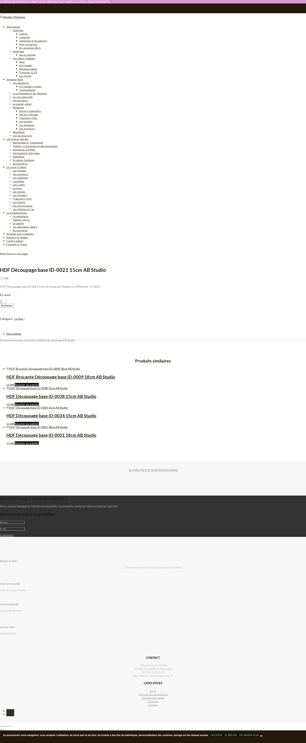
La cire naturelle (23, 96)
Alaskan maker (28, 68)
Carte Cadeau (14, 240)
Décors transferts (30, 110)
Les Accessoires (23, 205)
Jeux (22, 61)
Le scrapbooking (16, 212)
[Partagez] (7, 726)
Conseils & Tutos (16, 244)
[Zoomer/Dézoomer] (1, 726)
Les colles (19, 184)
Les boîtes (19, 191)
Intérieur (18, 30)
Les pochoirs (20, 100)
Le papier (18, 223)
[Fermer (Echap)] (10, 726)
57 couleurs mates (30, 86)
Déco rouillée (27, 54)
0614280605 (6, 5)
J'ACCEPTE (216, 735)
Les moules (26, 121)
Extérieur (18, 51)
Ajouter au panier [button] (27, 384)
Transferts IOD (22, 198)
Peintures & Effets (24, 149)
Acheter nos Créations (20, 233)
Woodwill (19, 132)
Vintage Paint (14, 79)
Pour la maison (28, 44)
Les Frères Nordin (17, 139)
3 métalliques (27, 89)
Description (13, 334)
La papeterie (20, 216)
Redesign (18, 107)
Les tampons (27, 125)
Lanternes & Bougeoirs (33, 40)
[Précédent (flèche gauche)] (1, 729)
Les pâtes (18, 181)
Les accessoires (22, 135)
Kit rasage (25, 65)
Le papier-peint (22, 103)
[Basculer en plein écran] (4, 726)
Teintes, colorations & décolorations (35, 146)
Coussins (24, 37)
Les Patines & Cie (23, 209)
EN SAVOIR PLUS (249, 735)
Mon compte (12, 9)
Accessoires (20, 163)
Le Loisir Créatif (16, 167)
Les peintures (21, 82)
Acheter (7, 305)
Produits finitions (23, 160)
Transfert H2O (28, 117)
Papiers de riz (21, 219)
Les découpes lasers (25, 226)
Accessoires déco (30, 47)
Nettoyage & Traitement (28, 142)
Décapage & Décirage (26, 153)
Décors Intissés (28, 114)
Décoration (13, 26)
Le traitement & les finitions (30, 93)
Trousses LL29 (28, 72)
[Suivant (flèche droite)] (4, 729)
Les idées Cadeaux (24, 58)
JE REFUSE (230, 735)
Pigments (18, 156)
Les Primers (20, 195)
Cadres (23, 33)
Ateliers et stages (17, 237)
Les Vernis (19, 202)
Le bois (17, 188)
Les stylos (25, 75)
